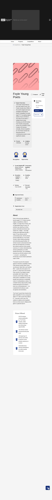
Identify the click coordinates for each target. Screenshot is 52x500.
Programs (20, 41)
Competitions (30, 41)
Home (12, 41)
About (39, 41)
